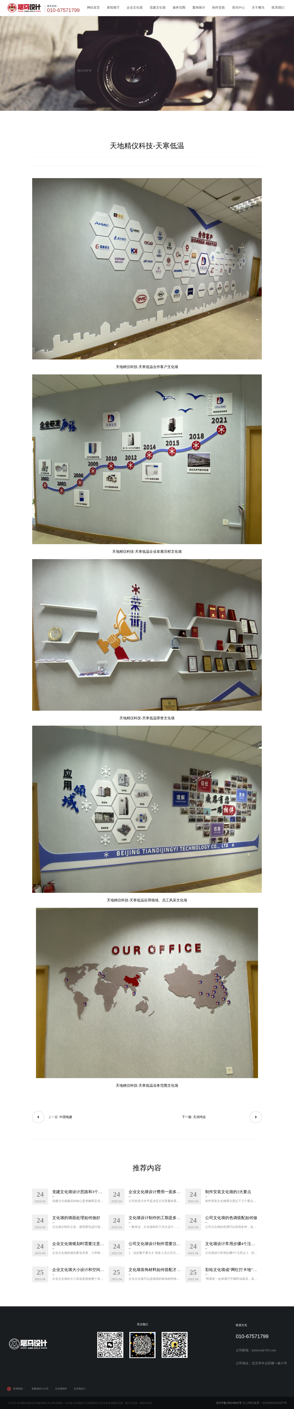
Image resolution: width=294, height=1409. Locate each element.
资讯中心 (238, 7)
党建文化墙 (158, 7)
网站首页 (93, 7)
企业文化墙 (135, 7)
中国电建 (65, 1117)
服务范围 (179, 7)
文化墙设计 (80, 1388)
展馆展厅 (113, 7)
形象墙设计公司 (40, 1388)
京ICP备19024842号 (229, 1402)
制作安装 (218, 7)
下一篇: (187, 1117)
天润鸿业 (199, 1117)
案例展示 (198, 7)
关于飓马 (258, 7)
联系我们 (278, 7)
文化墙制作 (61, 1388)
